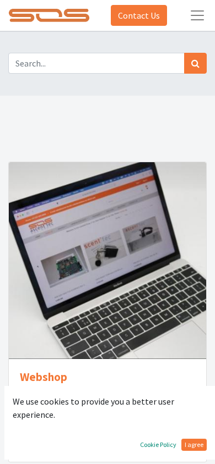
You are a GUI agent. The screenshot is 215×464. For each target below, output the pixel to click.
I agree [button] (194, 444)
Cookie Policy (158, 444)
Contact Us (139, 15)
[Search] (195, 63)
